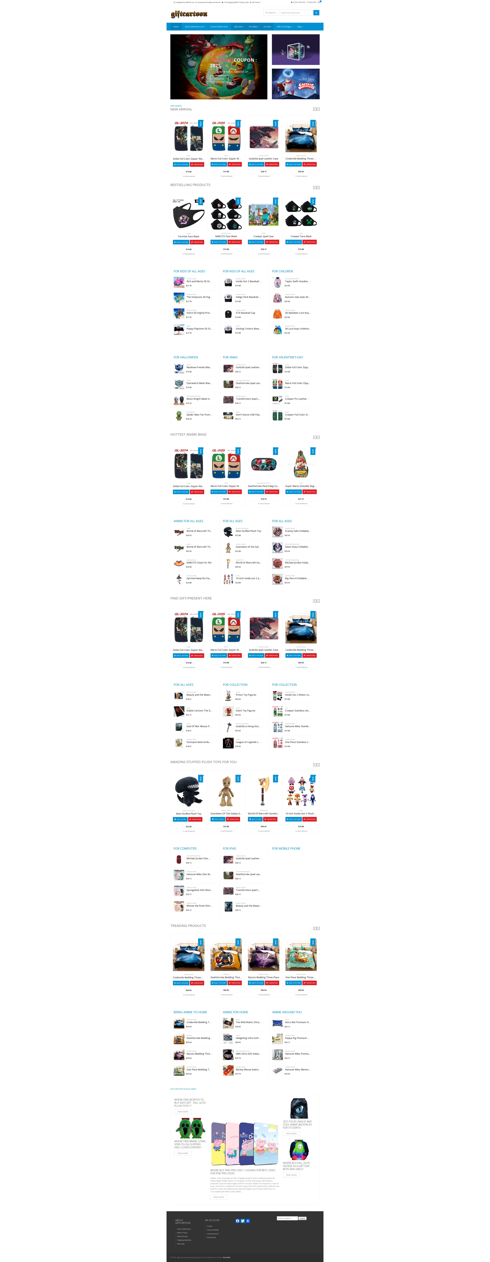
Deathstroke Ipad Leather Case (248, 383)
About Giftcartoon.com (194, 26)
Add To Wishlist (190, 176)
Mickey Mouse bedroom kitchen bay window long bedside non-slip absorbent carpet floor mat (248, 1069)
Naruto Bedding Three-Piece (263, 977)
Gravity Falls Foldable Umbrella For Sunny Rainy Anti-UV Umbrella (298, 531)
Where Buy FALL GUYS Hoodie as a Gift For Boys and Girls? (296, 1166)
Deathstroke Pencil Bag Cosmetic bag (263, 486)
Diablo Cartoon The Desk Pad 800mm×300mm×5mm (199, 710)
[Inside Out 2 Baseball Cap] (228, 282)
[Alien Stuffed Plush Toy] (228, 532)
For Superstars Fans (292, 278)
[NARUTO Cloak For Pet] (179, 563)
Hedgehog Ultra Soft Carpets (248, 1038)
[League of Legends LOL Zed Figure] (228, 743)
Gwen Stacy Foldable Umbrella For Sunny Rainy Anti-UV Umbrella (298, 546)
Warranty (181, 1244)
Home (176, 26)
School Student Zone (219, 26)
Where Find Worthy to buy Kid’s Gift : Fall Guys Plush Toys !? (190, 1102)
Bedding (226, 974)
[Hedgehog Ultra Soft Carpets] (228, 1039)
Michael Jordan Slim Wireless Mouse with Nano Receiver (199, 858)
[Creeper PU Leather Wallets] (277, 399)
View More (219, 79)
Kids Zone (238, 26)
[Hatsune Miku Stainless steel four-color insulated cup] (277, 727)
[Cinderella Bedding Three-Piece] (301, 136)
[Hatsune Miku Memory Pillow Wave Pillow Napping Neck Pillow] (277, 1070)
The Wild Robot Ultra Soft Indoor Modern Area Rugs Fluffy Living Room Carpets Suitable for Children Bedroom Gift (248, 1022)
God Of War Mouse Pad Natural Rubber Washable (199, 726)
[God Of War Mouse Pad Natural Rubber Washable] (179, 727)
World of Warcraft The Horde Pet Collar (199, 531)
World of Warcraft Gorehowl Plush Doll (248, 562)
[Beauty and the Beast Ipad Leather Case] (228, 906)
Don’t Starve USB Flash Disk (248, 414)
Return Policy (182, 1233)
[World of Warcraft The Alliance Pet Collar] (179, 547)
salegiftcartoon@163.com (185, 2)
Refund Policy (182, 1236)
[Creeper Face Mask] (301, 214)
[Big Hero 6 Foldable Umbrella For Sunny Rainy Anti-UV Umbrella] (277, 579)
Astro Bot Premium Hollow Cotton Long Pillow (298, 1022)
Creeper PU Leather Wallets (298, 398)
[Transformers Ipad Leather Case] (228, 399)
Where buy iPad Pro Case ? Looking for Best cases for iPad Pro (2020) (242, 1172)
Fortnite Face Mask (188, 236)
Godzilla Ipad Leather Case (263, 158)
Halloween (190, 412)
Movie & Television (242, 528)
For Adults (253, 26)
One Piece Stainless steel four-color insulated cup (298, 742)
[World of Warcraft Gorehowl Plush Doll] (228, 563)
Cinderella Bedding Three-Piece (301, 158)
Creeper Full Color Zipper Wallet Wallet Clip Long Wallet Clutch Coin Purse (298, 414)
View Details (198, 164)
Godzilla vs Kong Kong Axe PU (248, 726)
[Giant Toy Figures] (228, 711)
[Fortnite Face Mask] (188, 214)
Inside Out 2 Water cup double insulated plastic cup (298, 694)
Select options (182, 164)
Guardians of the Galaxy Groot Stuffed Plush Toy (248, 546)
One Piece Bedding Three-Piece (301, 977)
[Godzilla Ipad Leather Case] (263, 136)
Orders (210, 1226)
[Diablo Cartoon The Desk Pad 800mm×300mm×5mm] (179, 711)
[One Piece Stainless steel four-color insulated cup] (277, 743)
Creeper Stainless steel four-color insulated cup (298, 710)
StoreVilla (226, 1257)
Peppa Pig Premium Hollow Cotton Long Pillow (298, 1038)
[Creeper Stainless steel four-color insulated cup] (277, 711)
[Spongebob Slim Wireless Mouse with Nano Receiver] (179, 891)
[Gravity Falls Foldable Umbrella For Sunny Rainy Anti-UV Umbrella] (277, 532)
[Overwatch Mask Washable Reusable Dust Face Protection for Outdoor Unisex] (179, 384)
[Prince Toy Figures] (228, 695)
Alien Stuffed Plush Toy (248, 531)
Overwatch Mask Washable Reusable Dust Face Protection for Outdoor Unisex (199, 383)
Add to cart (181, 819)
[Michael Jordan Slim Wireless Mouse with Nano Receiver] (179, 859)
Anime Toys (239, 560)
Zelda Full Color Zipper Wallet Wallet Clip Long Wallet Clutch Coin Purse (188, 158)
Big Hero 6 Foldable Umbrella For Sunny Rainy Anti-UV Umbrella (298, 578)
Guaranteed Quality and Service (209, 2)
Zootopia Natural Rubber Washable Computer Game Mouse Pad (199, 742)
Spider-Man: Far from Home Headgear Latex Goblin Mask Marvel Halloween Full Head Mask (199, 414)
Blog (299, 26)
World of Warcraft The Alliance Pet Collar (199, 546)
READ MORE (183, 1111)
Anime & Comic (263, 155)
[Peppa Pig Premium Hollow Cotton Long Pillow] (277, 1039)
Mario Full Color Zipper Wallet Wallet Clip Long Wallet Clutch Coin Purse (226, 158)
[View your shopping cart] (319, 2)
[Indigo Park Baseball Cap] (228, 298)
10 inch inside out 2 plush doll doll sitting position (248, 578)
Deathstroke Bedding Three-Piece (226, 977)
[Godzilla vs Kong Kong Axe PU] (228, 727)
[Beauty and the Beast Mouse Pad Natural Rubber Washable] (179, 695)
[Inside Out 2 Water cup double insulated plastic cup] (277, 695)
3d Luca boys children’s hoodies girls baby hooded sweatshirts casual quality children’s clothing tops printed (298, 328)
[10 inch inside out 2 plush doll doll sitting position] (228, 579)
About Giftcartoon (184, 1229)
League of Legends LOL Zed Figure (248, 742)
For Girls (267, 26)
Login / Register (299, 2)
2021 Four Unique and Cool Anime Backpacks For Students (297, 1124)
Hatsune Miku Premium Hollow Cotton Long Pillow (298, 1053)
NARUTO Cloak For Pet (199, 562)
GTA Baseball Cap (245, 313)
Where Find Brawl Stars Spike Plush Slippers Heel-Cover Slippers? (190, 1144)
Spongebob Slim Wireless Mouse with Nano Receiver (199, 890)
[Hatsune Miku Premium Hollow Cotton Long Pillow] (277, 1054)
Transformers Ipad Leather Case (248, 398)
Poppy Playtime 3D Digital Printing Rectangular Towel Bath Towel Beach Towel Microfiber (199, 328)
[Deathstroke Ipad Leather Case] (228, 384)
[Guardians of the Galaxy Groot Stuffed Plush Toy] (228, 547)
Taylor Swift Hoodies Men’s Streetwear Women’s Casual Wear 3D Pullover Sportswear (298, 281)
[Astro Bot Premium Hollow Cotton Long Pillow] (277, 1023)
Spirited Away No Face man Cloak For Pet (199, 578)
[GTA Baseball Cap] (228, 313)
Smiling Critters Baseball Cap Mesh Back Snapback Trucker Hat (248, 328)
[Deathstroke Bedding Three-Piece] (226, 955)
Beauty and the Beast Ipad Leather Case (248, 905)
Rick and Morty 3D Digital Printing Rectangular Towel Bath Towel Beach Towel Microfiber (199, 281)
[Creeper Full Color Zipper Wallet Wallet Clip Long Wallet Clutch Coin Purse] (277, 415)
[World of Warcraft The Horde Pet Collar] (179, 532)
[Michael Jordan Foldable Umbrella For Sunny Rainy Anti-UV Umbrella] (277, 563)
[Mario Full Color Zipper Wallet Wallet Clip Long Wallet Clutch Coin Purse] (226, 136)
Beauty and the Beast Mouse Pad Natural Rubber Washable (199, 694)
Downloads (211, 1237)
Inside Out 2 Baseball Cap (248, 281)
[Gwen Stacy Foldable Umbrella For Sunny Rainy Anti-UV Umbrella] (277, 547)
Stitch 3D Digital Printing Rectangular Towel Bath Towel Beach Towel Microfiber (199, 313)
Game (189, 156)
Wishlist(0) (312, 2)
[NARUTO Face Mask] (226, 214)
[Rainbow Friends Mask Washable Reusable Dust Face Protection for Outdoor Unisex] (179, 368)
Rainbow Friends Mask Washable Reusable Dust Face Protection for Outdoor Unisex (199, 367)
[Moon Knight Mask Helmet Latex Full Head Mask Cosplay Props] (179, 399)
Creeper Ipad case (264, 236)
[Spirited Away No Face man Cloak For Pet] (179, 579)
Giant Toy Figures (245, 710)
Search (302, 1218)
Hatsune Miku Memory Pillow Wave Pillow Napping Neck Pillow (298, 1069)
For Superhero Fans (193, 396)
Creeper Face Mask (301, 236)
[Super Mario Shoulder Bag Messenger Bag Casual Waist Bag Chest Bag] (301, 464)
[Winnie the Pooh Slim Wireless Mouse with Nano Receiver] (179, 906)
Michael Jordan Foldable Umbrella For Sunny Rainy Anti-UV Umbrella (298, 562)
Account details (213, 1230)
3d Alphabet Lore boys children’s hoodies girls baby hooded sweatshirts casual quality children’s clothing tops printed (298, 313)
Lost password (212, 1234)
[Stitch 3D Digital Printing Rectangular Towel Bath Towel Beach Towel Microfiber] (179, 313)
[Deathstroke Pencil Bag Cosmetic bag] (263, 464)
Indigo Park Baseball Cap (248, 297)
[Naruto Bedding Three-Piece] (263, 955)
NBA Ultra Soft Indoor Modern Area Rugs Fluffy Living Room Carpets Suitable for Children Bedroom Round (248, 1053)
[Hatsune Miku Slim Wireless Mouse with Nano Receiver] (179, 875)
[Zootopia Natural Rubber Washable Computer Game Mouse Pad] (179, 743)
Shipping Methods (184, 1240)
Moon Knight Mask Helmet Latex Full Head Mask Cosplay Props (199, 398)
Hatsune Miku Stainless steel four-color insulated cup (298, 726)
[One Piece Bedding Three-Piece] (301, 955)
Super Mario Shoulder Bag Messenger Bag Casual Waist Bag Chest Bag (301, 486)
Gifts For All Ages (284, 26)
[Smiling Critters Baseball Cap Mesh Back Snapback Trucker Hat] (228, 329)
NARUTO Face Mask (226, 236)
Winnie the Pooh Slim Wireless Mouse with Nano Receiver (199, 905)
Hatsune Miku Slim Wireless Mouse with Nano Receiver (199, 874)
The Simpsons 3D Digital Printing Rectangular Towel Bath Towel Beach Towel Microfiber (199, 297)
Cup (286, 708)
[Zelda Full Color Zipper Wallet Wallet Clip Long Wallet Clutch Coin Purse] (188, 136)
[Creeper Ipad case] (263, 214)
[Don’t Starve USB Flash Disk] (228, 415)
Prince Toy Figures (246, 694)
